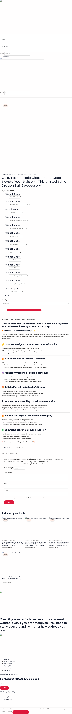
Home (3, 36)
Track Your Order (6, 50)
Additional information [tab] (18, 319)
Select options (20, 712)
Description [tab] (5, 319)
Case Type (5, 300)
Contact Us (5, 43)
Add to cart (24, 310)
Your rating (8, 468)
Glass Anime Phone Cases (28, 174)
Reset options (9, 296)
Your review (8, 472)
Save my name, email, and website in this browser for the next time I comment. (29, 498)
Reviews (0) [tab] (31, 319)
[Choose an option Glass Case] (16, 291)
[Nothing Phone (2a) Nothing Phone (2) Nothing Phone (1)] (17, 284)
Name (6, 484)
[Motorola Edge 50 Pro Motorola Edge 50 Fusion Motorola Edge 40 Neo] (18, 276)
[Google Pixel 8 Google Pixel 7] (15, 260)
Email (6, 491)
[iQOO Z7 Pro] (14, 268)
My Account (5, 46)
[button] (36, 97)
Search (2, 53)
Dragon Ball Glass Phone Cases (11, 174)
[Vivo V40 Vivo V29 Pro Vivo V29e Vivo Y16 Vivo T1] (15, 252)
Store (3, 39)
